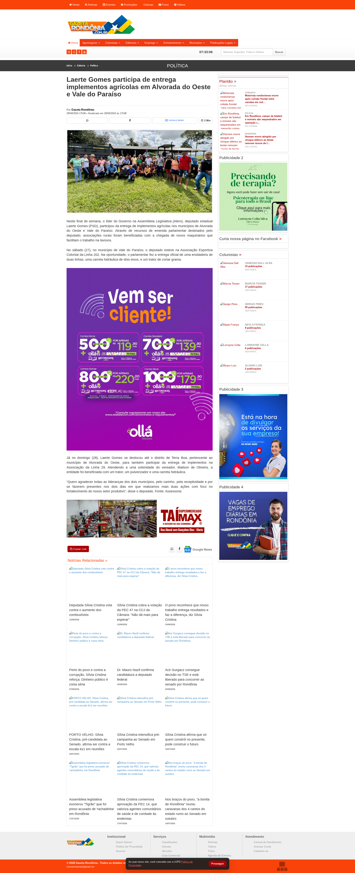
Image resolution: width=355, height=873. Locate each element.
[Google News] (197, 549)
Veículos (167, 851)
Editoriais (131, 42)
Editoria (81, 65)
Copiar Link (79, 548)
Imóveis (166, 846)
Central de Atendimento (267, 842)
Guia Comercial (171, 855)
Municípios (196, 42)
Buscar (279, 51)
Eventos (110, 4)
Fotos (165, 4)
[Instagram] (69, 52)
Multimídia (207, 836)
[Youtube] (84, 52)
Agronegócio (89, 42)
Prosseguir (217, 863)
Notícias (92, 4)
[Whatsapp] (74, 52)
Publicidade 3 (231, 389)
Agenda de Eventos (219, 855)
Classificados (169, 842)
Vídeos (180, 4)
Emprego (150, 42)
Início (69, 65)
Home (76, 4)
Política (94, 65)
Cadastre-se (261, 851)
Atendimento (254, 836)
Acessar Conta (262, 846)
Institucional (116, 836)
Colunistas (111, 42)
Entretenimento (172, 42)
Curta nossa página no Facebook (250, 239)
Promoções (130, 4)
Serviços (159, 836)
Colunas (148, 4)
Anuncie (120, 851)
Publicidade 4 (231, 487)
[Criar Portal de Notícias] (281, 866)
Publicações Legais (221, 42)
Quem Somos (124, 842)
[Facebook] (79, 52)
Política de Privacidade (129, 846)
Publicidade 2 (231, 158)
